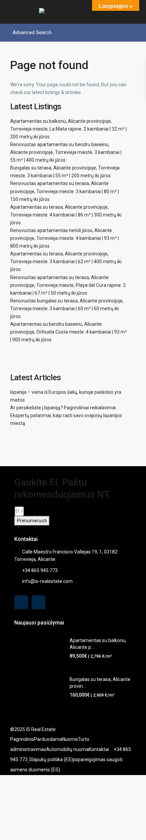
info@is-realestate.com (47, 581)
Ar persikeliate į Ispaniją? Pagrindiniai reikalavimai (63, 407)
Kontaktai (99, 749)
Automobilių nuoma (67, 749)
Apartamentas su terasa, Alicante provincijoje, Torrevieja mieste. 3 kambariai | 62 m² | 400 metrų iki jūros (66, 261)
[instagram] (38, 602)
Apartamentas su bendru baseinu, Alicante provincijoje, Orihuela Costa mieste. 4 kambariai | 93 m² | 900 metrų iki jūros (68, 331)
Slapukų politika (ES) (51, 759)
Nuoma (70, 739)
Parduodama (48, 739)
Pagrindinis (22, 739)
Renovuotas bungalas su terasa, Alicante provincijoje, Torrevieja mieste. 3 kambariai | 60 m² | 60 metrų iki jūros (67, 308)
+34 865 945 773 (40, 570)
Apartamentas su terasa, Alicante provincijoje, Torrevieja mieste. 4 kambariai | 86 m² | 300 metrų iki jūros (66, 214)
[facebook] (21, 602)
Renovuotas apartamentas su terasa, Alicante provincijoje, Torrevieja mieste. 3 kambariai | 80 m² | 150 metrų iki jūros (64, 191)
